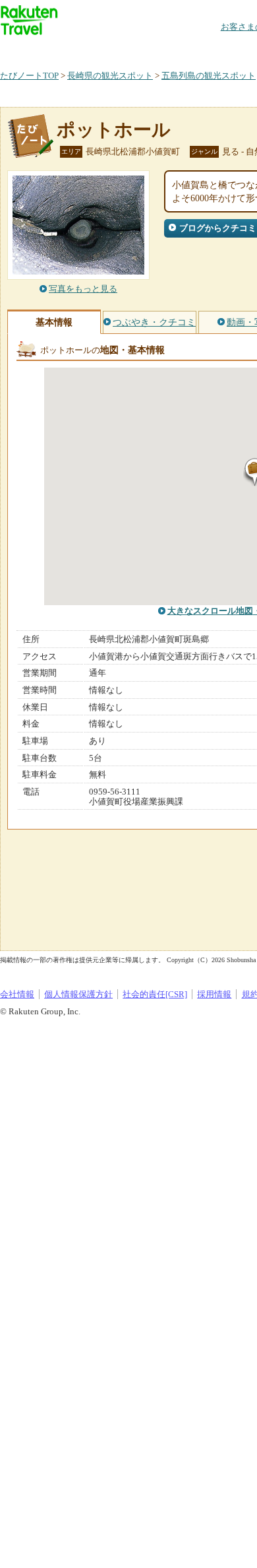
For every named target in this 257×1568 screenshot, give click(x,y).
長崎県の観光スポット (110, 76)
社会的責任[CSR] (155, 994)
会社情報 (17, 994)
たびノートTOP (29, 76)
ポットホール (114, 129)
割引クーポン (208, 49)
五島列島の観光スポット (208, 76)
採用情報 (214, 994)
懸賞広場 (154, 49)
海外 (100, 49)
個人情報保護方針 (78, 994)
